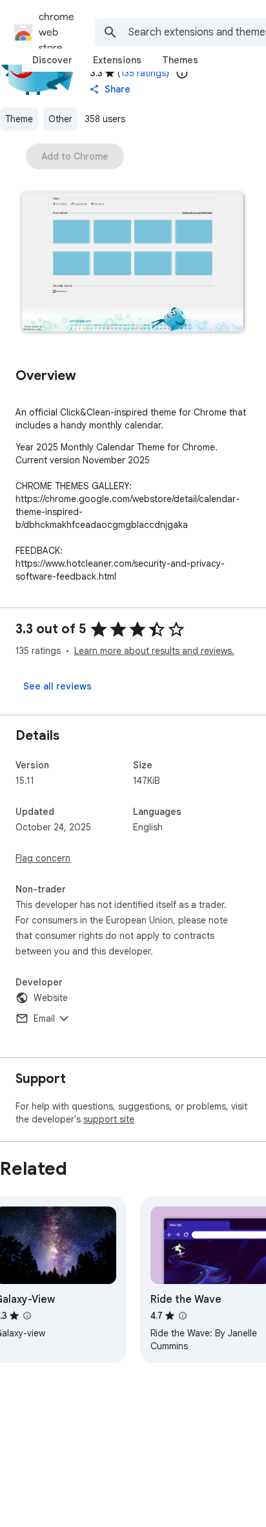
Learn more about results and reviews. (154, 651)
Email (44, 1018)
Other (60, 119)
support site (108, 1119)
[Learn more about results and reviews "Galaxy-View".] (27, 1315)
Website (51, 998)
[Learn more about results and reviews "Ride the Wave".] (182, 1315)
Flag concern (42, 858)
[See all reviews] (57, 686)
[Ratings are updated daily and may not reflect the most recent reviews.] (182, 73)
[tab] (52, 60)
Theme (19, 119)
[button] (133, 263)
